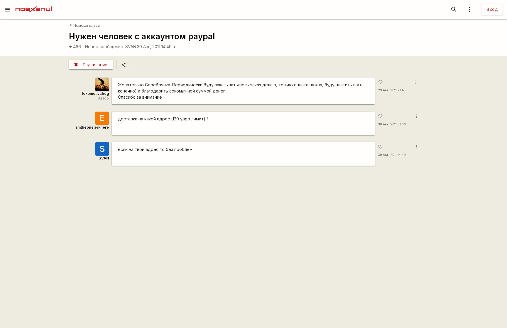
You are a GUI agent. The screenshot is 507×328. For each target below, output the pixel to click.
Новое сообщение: (104, 46)
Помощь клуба (84, 25)
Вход (492, 9)
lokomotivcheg (95, 93)
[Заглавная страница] (33, 4)
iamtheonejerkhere (92, 127)
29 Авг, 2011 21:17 (391, 90)
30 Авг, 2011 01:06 (392, 124)
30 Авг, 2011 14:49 (156, 46)
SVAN (130, 46)
